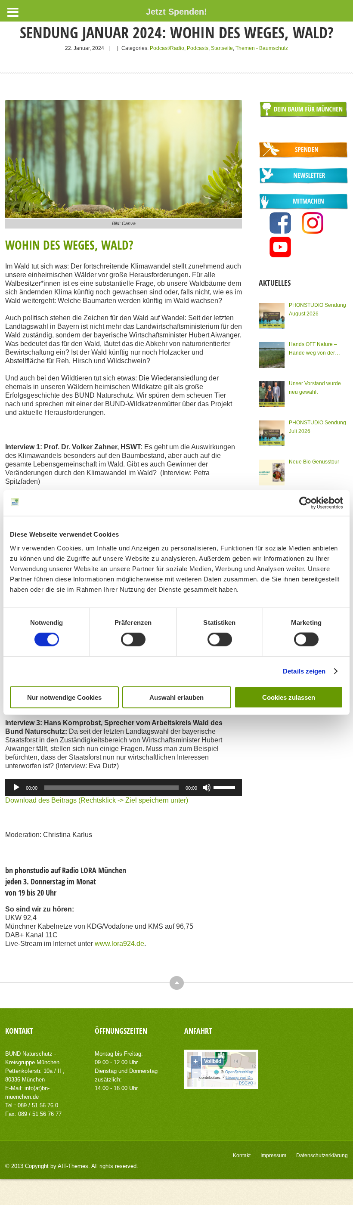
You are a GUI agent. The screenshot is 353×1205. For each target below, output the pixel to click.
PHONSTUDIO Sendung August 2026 (317, 309)
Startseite (222, 48)
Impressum (273, 1155)
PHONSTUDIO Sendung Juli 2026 (317, 427)
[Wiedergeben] (16, 787)
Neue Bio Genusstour (314, 462)
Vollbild (212, 1061)
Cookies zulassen (288, 697)
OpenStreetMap (239, 1072)
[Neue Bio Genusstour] (272, 472)
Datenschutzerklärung (322, 1155)
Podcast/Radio (167, 48)
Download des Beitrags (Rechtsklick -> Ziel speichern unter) (96, 800)
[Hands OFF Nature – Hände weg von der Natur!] (272, 355)
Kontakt (242, 1155)
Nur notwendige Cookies (64, 697)
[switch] (133, 639)
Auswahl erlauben (176, 697)
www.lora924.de (119, 943)
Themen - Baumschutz (261, 48)
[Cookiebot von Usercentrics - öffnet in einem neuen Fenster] (305, 503)
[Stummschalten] (206, 787)
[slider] (226, 786)
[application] (123, 787)
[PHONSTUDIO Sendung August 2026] (272, 316)
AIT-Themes (73, 1166)
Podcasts (197, 48)
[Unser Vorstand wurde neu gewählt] (272, 394)
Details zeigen (304, 671)
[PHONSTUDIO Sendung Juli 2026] (272, 433)
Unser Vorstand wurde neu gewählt (315, 387)
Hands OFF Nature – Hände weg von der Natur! (313, 349)
